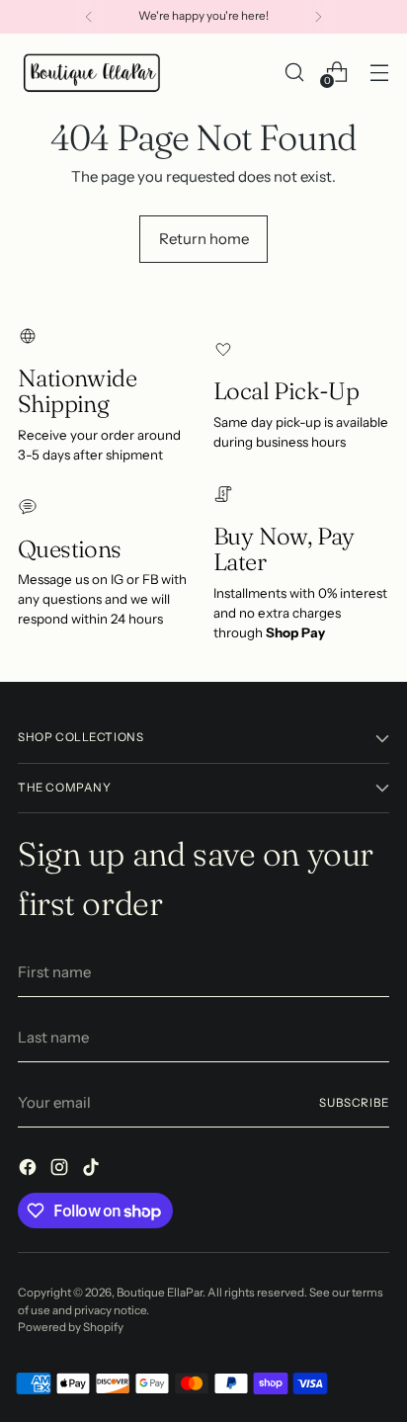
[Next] (318, 17)
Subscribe (354, 1103)
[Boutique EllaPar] (92, 72)
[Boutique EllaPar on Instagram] (61, 1170)
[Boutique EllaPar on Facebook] (29, 1170)
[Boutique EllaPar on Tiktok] (93, 1170)
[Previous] (89, 17)
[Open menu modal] (379, 71)
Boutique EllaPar (160, 1292)
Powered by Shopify (70, 1327)
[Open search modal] (294, 71)
